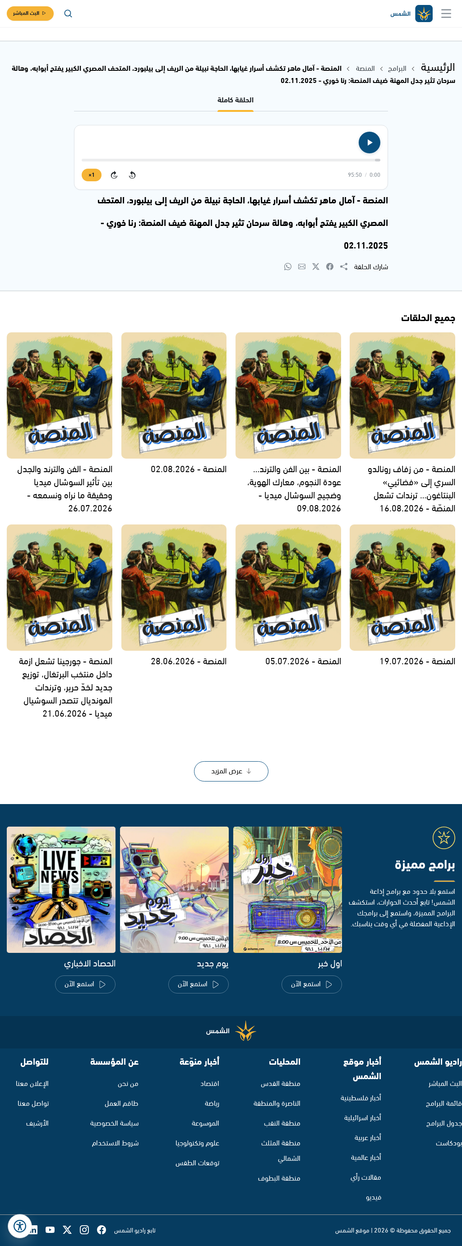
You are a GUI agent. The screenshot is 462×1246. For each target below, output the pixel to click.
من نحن (128, 1084)
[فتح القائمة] (446, 14)
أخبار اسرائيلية (362, 1118)
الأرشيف (37, 1123)
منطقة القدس (280, 1084)
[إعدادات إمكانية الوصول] (20, 1226)
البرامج (397, 69)
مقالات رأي (366, 1177)
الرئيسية (438, 68)
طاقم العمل (122, 1104)
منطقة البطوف (279, 1178)
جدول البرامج (444, 1123)
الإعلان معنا (32, 1084)
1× (91, 175)
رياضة (212, 1104)
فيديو (373, 1197)
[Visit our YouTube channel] (54, 1230)
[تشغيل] (369, 142)
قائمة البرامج (444, 1104)
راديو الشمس (438, 1062)
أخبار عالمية (366, 1158)
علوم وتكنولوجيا (197, 1143)
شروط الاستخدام (115, 1143)
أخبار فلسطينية (361, 1098)
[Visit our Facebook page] (105, 1230)
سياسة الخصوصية (114, 1123)
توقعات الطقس (197, 1163)
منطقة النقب (282, 1123)
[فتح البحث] (68, 14)
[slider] (231, 160)
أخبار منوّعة (199, 1062)
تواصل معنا (33, 1104)
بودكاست (449, 1143)
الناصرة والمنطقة (277, 1104)
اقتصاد (209, 1084)
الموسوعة (205, 1123)
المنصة (365, 69)
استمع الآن (306, 984)
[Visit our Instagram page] (88, 1230)
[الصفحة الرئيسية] (411, 14)
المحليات (284, 1062)
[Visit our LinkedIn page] (37, 1230)
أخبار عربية (368, 1138)
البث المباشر (26, 13)
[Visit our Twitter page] (71, 1230)
